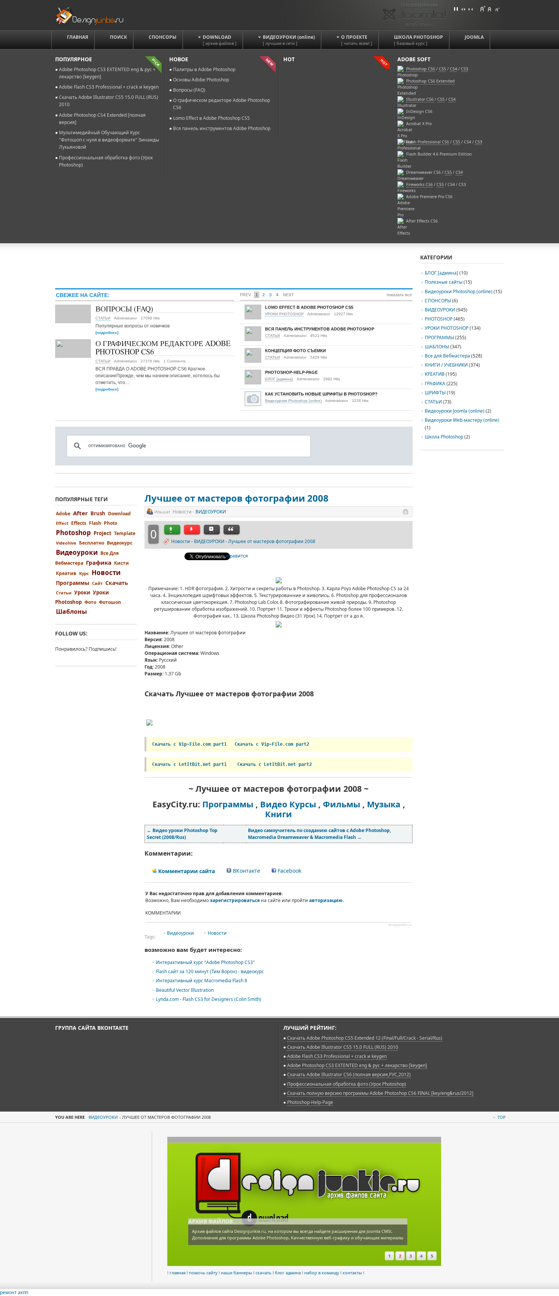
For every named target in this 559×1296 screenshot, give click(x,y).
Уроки (82, 592)
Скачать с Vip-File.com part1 (189, 744)
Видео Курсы (288, 804)
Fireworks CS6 (419, 184)
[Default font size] (490, 9)
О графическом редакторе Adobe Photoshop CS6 (162, 347)
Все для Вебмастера (447, 356)
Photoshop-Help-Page (291, 372)
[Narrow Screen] (470, 9)
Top (501, 1117)
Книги (278, 814)
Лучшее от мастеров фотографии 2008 (237, 498)
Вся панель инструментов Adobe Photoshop (221, 128)
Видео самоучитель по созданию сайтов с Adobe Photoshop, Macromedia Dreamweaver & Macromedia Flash (319, 833)
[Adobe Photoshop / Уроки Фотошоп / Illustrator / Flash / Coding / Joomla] (94, 15)
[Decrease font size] (497, 9)
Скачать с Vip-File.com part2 (272, 744)
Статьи (63, 593)
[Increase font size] (483, 9)
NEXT (288, 294)
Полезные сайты (443, 282)
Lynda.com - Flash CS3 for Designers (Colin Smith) (208, 999)
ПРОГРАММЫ (439, 337)
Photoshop (73, 532)
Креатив (66, 573)
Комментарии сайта (186, 871)
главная (178, 1272)
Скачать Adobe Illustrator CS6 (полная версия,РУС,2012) (349, 1074)
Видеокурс (119, 543)
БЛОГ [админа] (279, 379)
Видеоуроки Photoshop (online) (293, 401)
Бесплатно (91, 543)
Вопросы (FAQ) (189, 90)
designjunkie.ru (400, 925)
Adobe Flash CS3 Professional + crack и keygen (109, 87)
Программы (227, 804)
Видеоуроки (180, 933)
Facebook (288, 870)
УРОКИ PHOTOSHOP (284, 314)
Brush (98, 513)
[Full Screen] (456, 9)
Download (119, 513)
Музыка (383, 804)
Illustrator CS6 (420, 99)
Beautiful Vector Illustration (185, 990)
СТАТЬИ (102, 318)
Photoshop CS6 (420, 68)
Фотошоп (110, 602)
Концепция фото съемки (295, 350)
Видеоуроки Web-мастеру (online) (462, 420)
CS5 (441, 99)
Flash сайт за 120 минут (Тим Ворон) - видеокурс (210, 971)
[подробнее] (106, 332)
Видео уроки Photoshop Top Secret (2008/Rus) (182, 833)
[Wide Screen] (463, 9)
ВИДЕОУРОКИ (210, 511)
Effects (78, 523)
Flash (95, 523)
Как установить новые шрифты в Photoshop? (321, 394)
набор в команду (321, 1272)
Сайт (97, 583)
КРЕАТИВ (435, 374)
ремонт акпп (14, 1292)
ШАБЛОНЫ (437, 346)
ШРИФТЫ (435, 392)
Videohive (66, 543)
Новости (180, 541)
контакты (352, 1272)
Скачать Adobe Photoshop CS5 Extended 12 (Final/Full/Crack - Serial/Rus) (364, 1038)
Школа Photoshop (444, 437)
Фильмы (341, 804)
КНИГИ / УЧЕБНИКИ (446, 365)
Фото (90, 602)
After (80, 513)
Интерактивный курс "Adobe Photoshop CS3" (205, 962)
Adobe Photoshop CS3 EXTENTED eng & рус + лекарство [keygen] (357, 1065)
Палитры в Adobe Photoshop (204, 69)
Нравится (237, 556)
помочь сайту (203, 1272)
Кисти (121, 563)
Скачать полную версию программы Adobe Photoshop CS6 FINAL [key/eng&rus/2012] (380, 1093)
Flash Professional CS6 (427, 142)
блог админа (288, 1272)
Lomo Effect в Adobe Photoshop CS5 (211, 118)
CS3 (478, 142)
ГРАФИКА (435, 383)
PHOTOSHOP (439, 319)
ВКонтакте (245, 870)
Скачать (116, 582)
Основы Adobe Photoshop (201, 79)
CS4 (452, 99)
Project (102, 533)
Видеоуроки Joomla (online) (455, 411)
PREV (245, 294)
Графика (98, 562)
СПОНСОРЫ (438, 300)
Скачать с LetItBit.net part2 (274, 764)
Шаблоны (71, 611)
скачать (264, 1272)
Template (124, 533)
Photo (110, 523)
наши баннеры (236, 1272)
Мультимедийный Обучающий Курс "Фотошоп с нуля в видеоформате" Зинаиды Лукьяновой (109, 139)
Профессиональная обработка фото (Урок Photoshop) (346, 1084)
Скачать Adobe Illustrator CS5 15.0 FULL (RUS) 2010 (342, 1047)
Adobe (63, 513)
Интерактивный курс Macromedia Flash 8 (201, 980)
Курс (84, 573)
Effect (62, 523)
